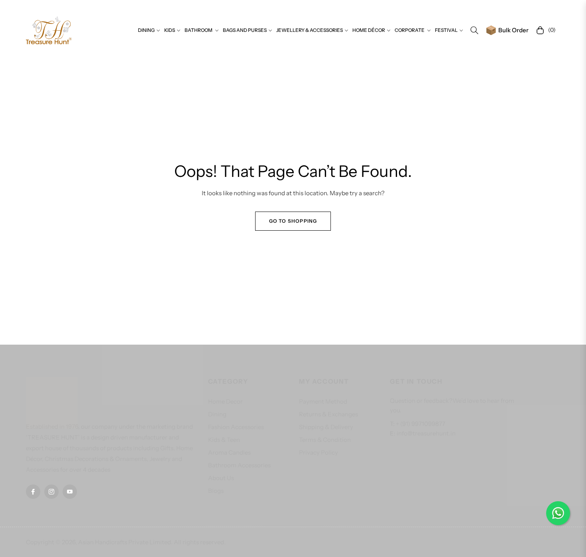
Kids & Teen (224, 439)
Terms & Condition (325, 439)
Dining (217, 414)
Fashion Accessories (236, 427)
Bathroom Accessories (239, 465)
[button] (474, 30)
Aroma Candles (229, 452)
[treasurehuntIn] (49, 30)
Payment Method (323, 401)
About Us (221, 478)
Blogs (216, 490)
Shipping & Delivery (326, 427)
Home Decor (225, 401)
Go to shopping (293, 221)
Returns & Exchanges (328, 414)
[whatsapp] (558, 513)
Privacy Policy (318, 452)
